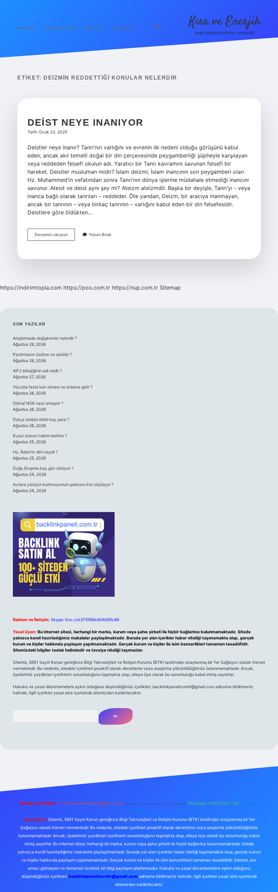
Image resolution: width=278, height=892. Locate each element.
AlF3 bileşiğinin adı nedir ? (37, 370)
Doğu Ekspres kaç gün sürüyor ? (43, 468)
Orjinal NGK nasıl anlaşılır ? (38, 403)
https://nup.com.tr (135, 287)
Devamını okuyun (55, 236)
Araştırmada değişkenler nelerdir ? (45, 338)
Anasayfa (26, 27)
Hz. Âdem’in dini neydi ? (35, 451)
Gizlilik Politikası (59, 27)
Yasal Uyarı (94, 27)
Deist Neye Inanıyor (85, 122)
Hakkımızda (124, 27)
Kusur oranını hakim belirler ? (40, 435)
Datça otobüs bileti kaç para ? (41, 419)
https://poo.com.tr (86, 287)
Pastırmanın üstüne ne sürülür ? (42, 354)
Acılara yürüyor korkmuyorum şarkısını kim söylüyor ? (63, 484)
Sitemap (170, 287)
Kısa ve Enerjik (225, 21)
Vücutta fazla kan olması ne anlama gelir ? (53, 386)
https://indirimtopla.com (31, 287)
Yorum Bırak (100, 234)
